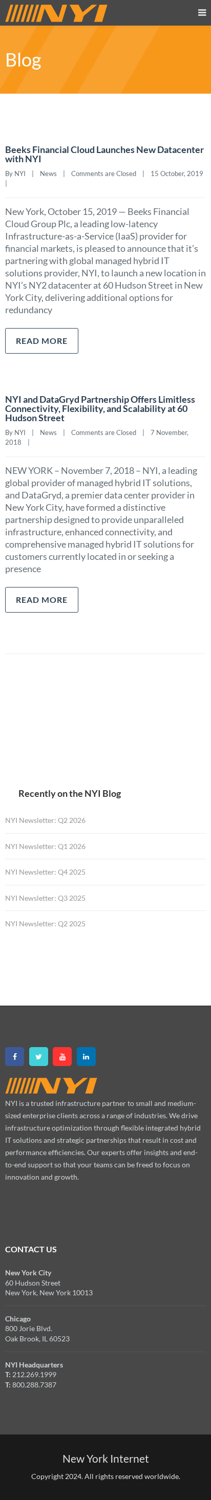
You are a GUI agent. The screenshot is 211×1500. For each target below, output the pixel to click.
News (48, 173)
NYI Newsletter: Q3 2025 (45, 898)
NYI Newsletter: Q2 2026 (45, 820)
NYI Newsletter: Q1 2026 (45, 846)
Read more (42, 340)
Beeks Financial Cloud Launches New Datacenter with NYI (104, 154)
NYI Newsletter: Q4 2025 (45, 871)
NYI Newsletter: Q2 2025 (45, 923)
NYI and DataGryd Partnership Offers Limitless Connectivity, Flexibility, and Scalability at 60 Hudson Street (100, 408)
